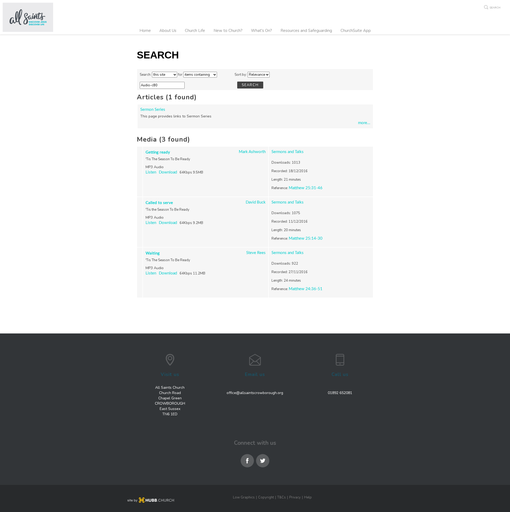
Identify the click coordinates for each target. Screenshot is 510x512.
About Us (167, 30)
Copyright (266, 497)
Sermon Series (152, 110)
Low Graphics (244, 497)
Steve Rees (256, 253)
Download (168, 172)
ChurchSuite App (356, 30)
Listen (151, 172)
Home (145, 30)
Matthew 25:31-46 (305, 188)
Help (308, 497)
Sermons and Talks (287, 152)
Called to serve (159, 203)
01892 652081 (340, 392)
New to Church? (228, 30)
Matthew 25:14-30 (305, 238)
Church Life (195, 30)
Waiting (153, 253)
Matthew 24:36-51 (305, 289)
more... (364, 123)
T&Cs (281, 497)
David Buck (256, 202)
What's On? (261, 30)
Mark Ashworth (252, 152)
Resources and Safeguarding (306, 30)
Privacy (295, 497)
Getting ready (158, 152)
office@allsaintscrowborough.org (255, 392)
